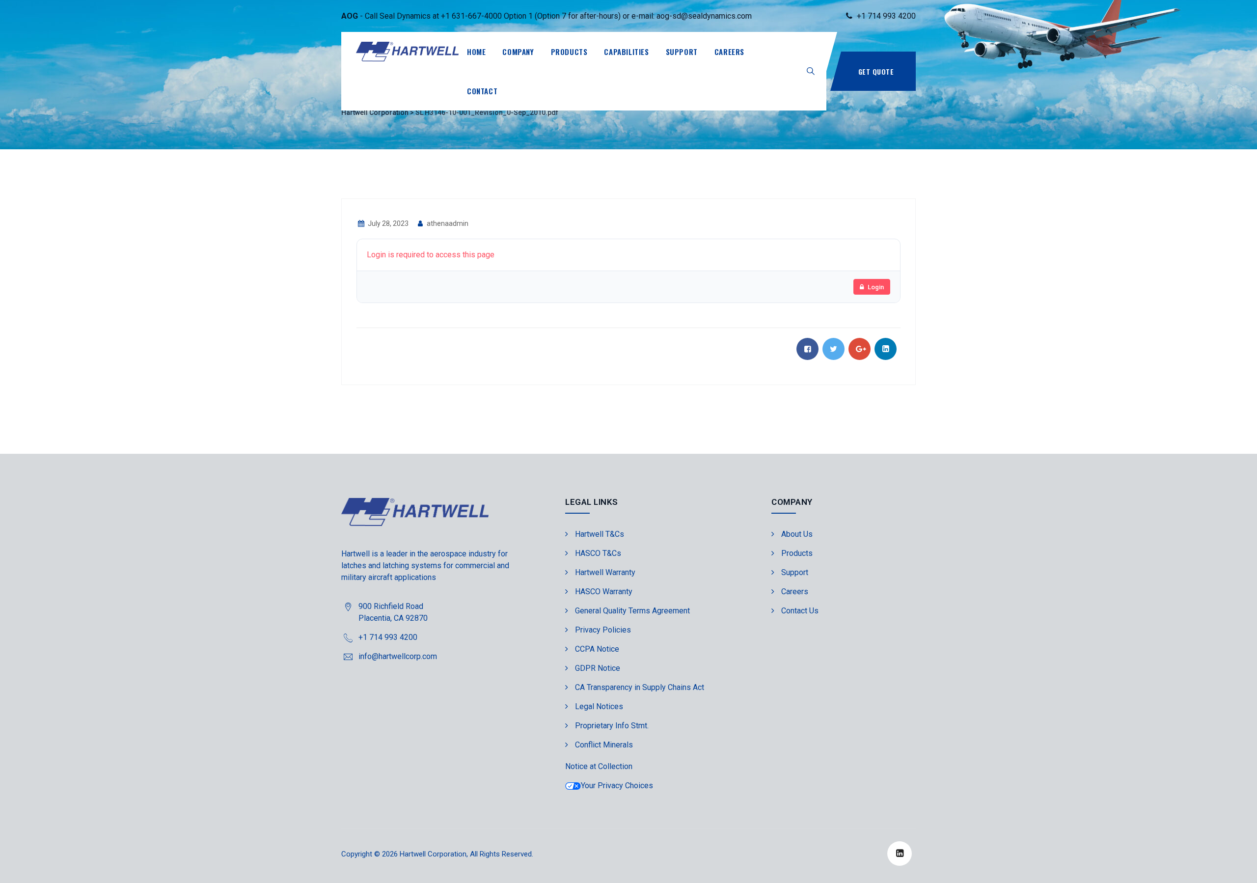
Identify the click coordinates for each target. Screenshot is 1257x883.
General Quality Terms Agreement (632, 610)
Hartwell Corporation (433, 854)
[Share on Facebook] (807, 349)
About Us (797, 534)
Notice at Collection (598, 766)
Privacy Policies (603, 630)
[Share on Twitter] (833, 349)
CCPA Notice (597, 649)
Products (569, 51)
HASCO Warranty (603, 591)
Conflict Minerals (604, 744)
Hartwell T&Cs (599, 534)
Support (682, 51)
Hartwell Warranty (605, 572)
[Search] (810, 71)
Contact (482, 90)
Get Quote (876, 71)
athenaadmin (446, 223)
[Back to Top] (1236, 867)
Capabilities (626, 51)
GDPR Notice (597, 668)
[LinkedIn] (899, 853)
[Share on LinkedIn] (885, 349)
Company (518, 51)
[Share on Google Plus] (859, 349)
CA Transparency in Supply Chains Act (639, 687)
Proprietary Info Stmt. (612, 725)
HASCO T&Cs (598, 553)
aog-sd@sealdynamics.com (704, 16)
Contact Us (800, 610)
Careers (729, 51)
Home (476, 51)
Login (876, 287)
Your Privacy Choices (617, 785)
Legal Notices (599, 706)
